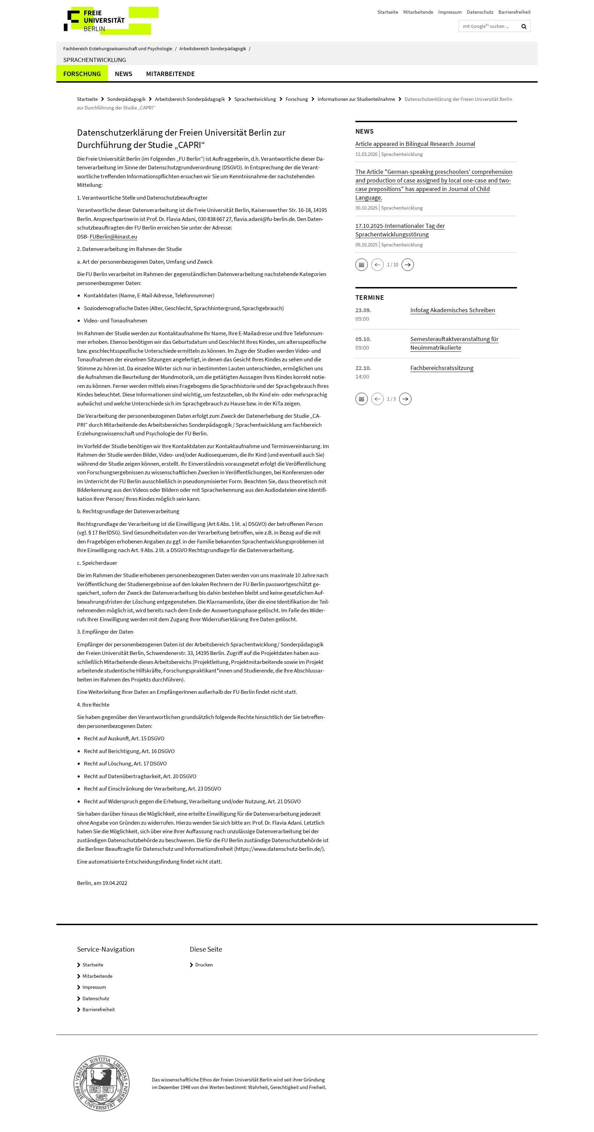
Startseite (387, 12)
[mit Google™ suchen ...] (524, 26)
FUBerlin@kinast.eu (113, 236)
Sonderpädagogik (126, 99)
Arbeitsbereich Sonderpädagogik (215, 48)
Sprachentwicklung (94, 59)
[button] (361, 265)
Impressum (450, 12)
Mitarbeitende (418, 12)
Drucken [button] (204, 964)
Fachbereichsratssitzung (441, 368)
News (123, 73)
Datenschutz (480, 12)
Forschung (82, 73)
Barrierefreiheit (514, 12)
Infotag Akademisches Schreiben (452, 310)
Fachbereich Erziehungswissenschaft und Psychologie (120, 48)
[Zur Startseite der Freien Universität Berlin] (114, 21)
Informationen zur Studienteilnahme (356, 99)
